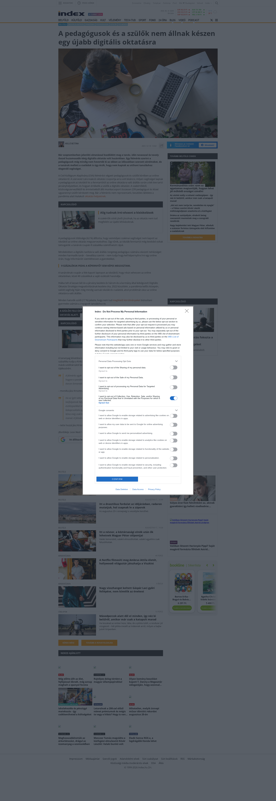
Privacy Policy (154, 489)
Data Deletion (122, 489)
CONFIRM (117, 479)
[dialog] (138, 400)
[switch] (173, 367)
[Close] (187, 312)
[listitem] (138, 361)
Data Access (138, 489)
